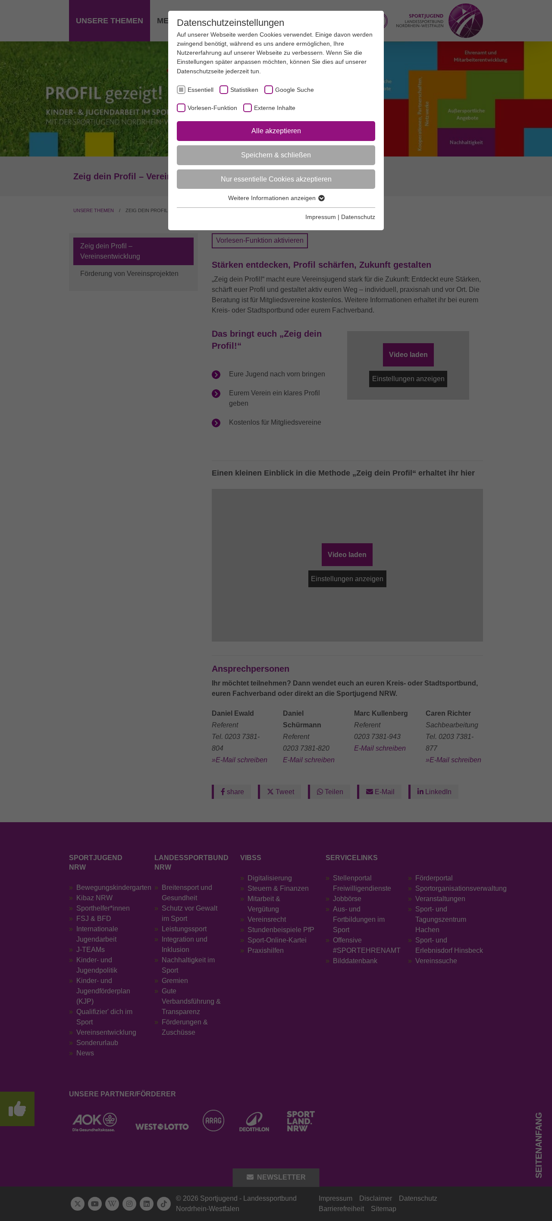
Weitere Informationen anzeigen (272, 197)
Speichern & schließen (276, 155)
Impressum (320, 216)
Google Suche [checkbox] (294, 89)
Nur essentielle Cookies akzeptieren (276, 179)
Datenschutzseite (200, 71)
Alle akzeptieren (276, 131)
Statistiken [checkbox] (244, 89)
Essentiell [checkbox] (200, 89)
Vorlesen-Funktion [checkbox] (212, 107)
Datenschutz (358, 216)
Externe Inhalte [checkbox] (274, 107)
